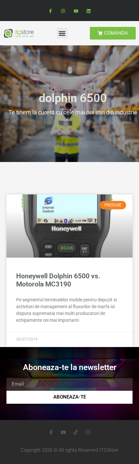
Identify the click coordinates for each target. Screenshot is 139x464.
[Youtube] (76, 11)
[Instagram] (63, 11)
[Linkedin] (88, 11)
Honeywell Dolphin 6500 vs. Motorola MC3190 (58, 280)
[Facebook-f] (50, 11)
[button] (62, 33)
